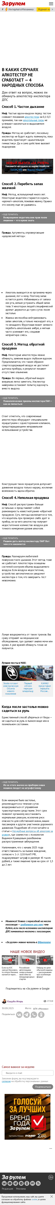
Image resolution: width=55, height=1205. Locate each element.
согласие (6, 1081)
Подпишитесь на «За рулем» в (28, 988)
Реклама (21, 1188)
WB (20, 169)
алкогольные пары (33, 120)
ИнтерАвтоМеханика (20, 9)
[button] (51, 1196)
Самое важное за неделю (18, 1067)
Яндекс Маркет (35, 169)
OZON (14, 169)
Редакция (7, 1188)
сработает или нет (31, 924)
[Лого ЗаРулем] (13, 3)
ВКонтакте (44, 942)
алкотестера (32, 116)
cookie (34, 1199)
